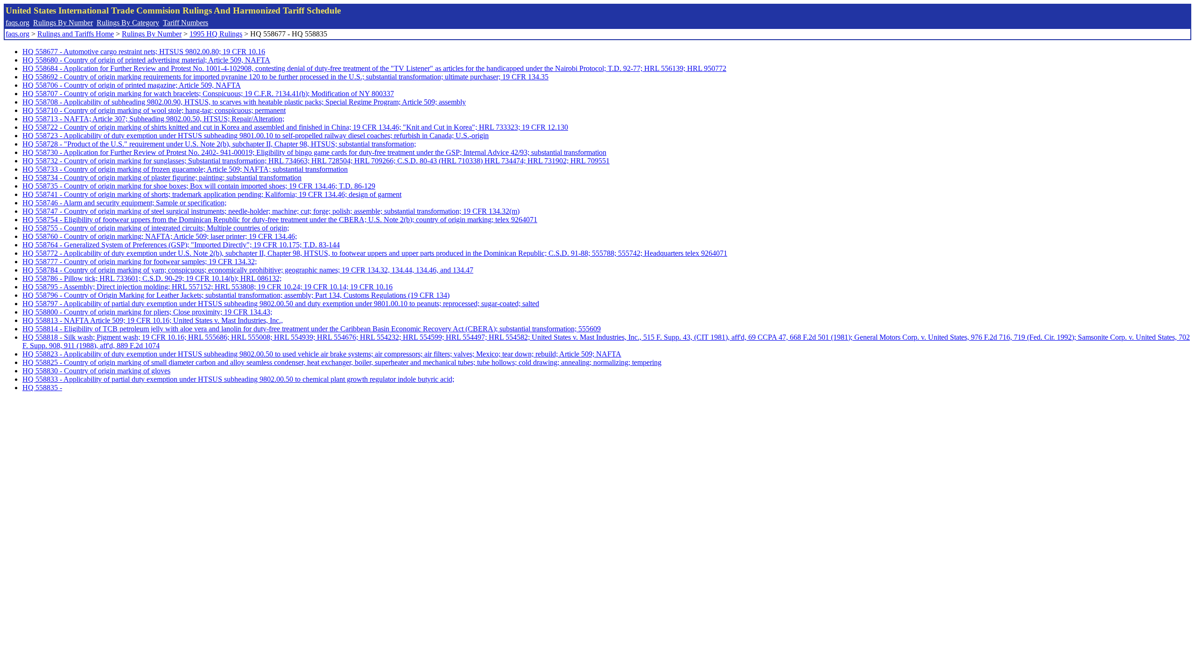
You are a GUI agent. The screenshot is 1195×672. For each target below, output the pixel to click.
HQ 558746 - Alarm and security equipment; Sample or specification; (124, 203)
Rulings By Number (63, 23)
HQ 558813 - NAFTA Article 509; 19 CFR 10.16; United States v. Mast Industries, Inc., (152, 320)
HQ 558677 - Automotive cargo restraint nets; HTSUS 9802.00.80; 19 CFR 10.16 (143, 52)
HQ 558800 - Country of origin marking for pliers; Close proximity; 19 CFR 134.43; (147, 312)
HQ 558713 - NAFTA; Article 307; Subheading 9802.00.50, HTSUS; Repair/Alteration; (153, 119)
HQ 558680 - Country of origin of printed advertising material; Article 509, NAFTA (146, 60)
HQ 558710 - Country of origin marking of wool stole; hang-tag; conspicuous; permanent (154, 110)
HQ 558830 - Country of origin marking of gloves (96, 371)
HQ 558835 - (42, 388)
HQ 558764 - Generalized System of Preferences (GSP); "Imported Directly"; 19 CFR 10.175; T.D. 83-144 (181, 245)
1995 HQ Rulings (216, 34)
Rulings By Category (128, 23)
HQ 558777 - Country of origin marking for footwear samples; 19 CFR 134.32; (139, 262)
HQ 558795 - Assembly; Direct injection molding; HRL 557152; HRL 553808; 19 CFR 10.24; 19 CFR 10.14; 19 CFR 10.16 (207, 287)
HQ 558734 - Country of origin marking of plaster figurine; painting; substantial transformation (162, 178)
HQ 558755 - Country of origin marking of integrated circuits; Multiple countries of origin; (155, 228)
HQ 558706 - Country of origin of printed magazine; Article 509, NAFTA (131, 85)
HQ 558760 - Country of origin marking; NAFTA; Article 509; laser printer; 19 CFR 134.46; (159, 236)
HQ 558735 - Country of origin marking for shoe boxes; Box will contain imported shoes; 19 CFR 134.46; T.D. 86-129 (198, 186)
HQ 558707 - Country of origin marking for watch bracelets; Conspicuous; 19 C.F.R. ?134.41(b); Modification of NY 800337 (208, 94)
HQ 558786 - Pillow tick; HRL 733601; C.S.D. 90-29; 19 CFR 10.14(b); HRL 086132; (151, 278)
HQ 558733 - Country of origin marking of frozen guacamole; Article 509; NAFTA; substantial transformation (185, 169)
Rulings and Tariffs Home (75, 34)
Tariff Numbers (185, 23)
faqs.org (17, 23)
